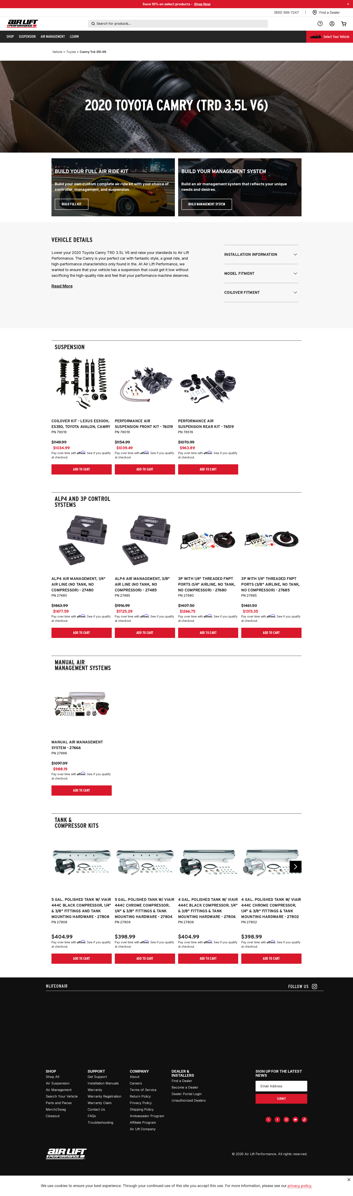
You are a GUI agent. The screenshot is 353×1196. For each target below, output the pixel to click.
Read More (62, 286)
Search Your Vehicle (62, 1096)
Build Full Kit (72, 204)
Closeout (52, 1116)
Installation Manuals (103, 1083)
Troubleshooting (100, 1122)
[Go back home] (22, 24)
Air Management (58, 1090)
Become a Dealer (185, 1087)
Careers (136, 1083)
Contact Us (96, 1109)
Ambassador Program (147, 1116)
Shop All (52, 1077)
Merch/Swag (56, 1109)
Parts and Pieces (59, 1103)
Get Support (97, 1077)
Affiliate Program (143, 1122)
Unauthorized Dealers (189, 1100)
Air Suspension (57, 1083)
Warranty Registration (104, 1096)
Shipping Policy (142, 1109)
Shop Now (202, 4)
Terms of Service (143, 1090)
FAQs (92, 1116)
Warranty (95, 1090)
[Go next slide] (296, 867)
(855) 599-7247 (286, 12)
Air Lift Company (143, 1129)
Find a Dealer (182, 1081)
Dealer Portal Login (187, 1094)
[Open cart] (343, 23)
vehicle (57, 52)
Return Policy (140, 1096)
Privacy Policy (141, 1103)
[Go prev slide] (57, 867)
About (134, 1077)
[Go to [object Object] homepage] (66, 1154)
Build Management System (206, 204)
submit (281, 1099)
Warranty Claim (100, 1103)
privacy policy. (300, 1186)
